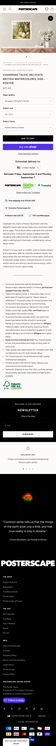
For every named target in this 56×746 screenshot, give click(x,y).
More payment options (28, 153)
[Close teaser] (30, 737)
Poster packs (9, 596)
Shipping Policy (10, 655)
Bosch (6, 628)
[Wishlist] (46, 9)
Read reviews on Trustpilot (28, 192)
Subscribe (27, 434)
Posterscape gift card (12, 601)
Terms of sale (9, 669)
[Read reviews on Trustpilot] (28, 186)
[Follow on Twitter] (11, 708)
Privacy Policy (9, 674)
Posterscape (7, 62)
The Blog (7, 619)
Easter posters (35, 62)
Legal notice (8, 665)
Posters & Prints (21, 62)
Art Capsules (8, 614)
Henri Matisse (9, 623)
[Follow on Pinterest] (26, 708)
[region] (28, 455)
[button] (16, 742)
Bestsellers (8, 587)
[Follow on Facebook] (4, 708)
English (42, 716)
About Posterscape (11, 646)
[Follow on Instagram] (19, 708)
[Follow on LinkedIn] (41, 708)
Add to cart (28, 138)
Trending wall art (10, 592)
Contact (6, 650)
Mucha (6, 633)
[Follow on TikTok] (34, 708)
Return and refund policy (14, 660)
